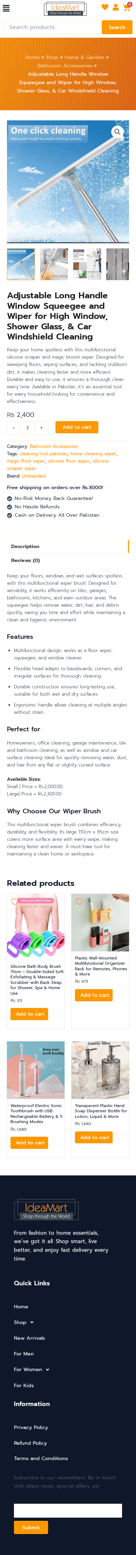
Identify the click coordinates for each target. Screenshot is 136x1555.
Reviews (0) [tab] (25, 560)
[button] (6, 8)
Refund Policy (30, 1443)
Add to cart (76, 427)
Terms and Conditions (41, 1458)
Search (117, 27)
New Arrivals (29, 1338)
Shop (20, 1322)
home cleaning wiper (93, 453)
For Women (28, 1369)
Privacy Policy (31, 1427)
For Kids (24, 1385)
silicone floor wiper (69, 461)
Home (21, 1306)
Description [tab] (25, 546)
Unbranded (34, 476)
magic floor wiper (26, 461)
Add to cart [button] (30, 1014)
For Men (24, 1354)
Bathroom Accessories (54, 446)
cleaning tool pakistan (43, 453)
